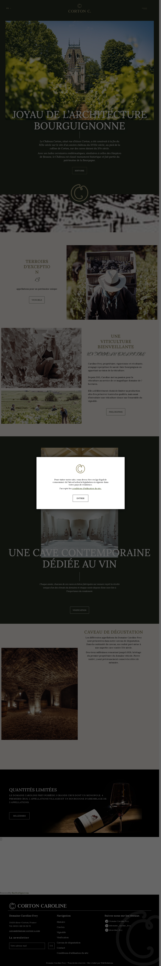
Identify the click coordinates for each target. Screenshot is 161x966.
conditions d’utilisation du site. (87, 488)
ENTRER (80, 498)
